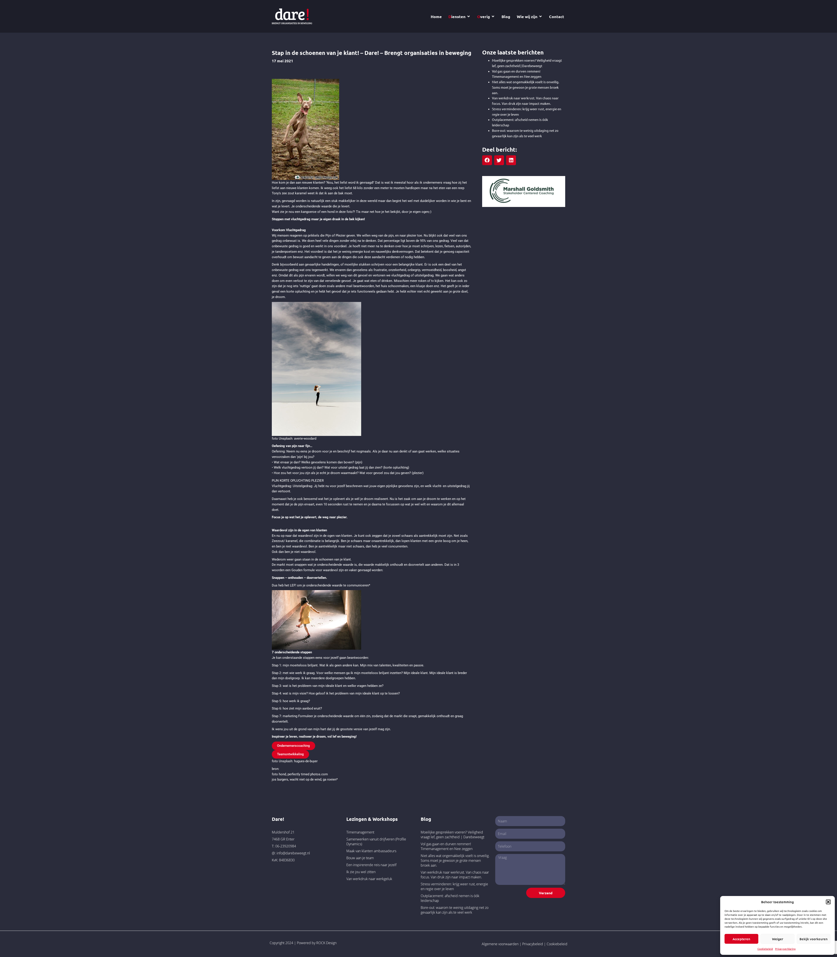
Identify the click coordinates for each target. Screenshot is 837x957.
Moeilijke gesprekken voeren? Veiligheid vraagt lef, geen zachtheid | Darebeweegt (452, 834)
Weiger (777, 939)
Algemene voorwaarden (500, 944)
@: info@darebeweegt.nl (291, 853)
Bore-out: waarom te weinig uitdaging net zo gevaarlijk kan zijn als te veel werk (454, 910)
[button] (828, 902)
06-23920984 (285, 846)
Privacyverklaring (785, 948)
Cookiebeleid (765, 948)
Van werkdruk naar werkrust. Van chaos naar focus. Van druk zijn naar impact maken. (455, 874)
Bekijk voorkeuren (814, 939)
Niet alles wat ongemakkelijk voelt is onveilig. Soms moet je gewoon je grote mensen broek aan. (525, 87)
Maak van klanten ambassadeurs (371, 851)
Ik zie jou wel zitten (361, 871)
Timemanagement (360, 832)
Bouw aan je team (360, 857)
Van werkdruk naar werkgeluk (369, 878)
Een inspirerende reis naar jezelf (371, 864)
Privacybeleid (532, 944)
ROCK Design (326, 942)
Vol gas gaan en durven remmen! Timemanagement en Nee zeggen (447, 846)
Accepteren (741, 939)
